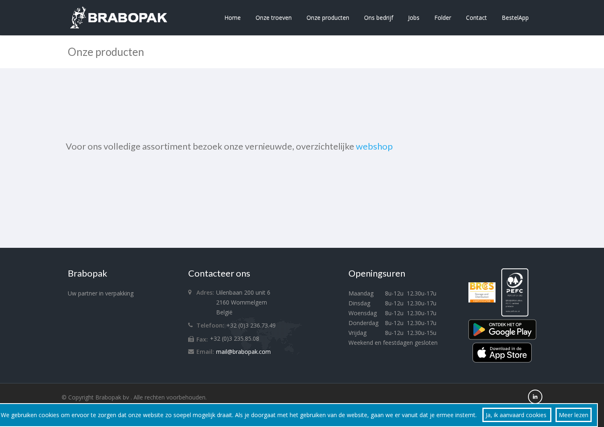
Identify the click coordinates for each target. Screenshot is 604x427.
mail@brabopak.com (243, 351)
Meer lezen (573, 415)
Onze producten (328, 17)
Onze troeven (274, 17)
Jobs (414, 17)
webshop (374, 146)
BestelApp (515, 17)
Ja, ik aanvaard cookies (517, 415)
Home (232, 17)
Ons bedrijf (378, 17)
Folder (442, 17)
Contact (476, 17)
